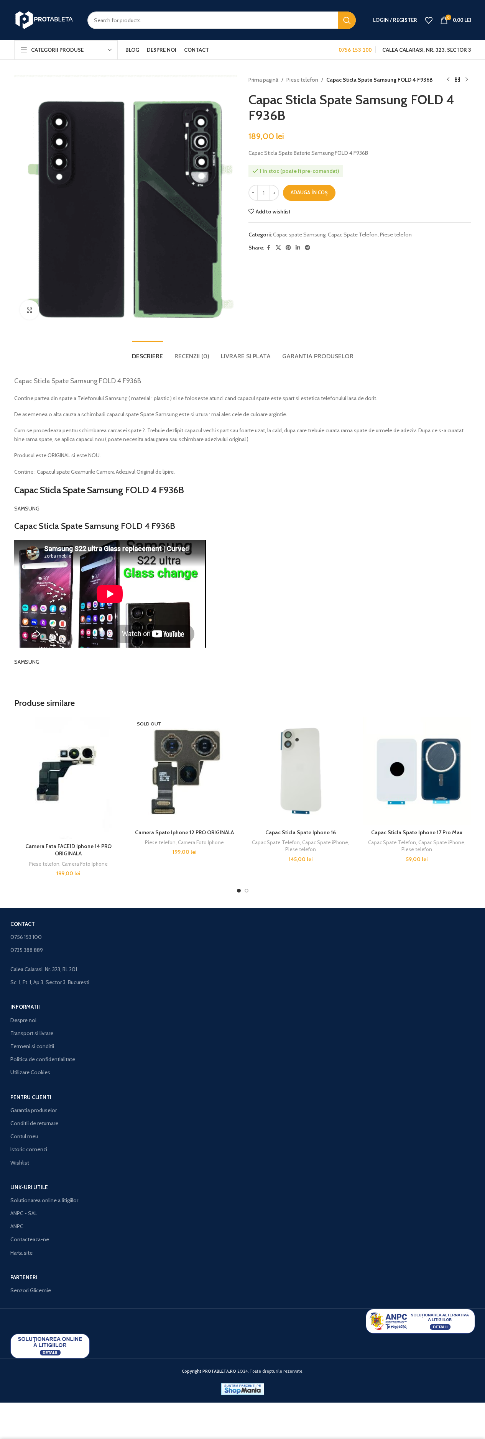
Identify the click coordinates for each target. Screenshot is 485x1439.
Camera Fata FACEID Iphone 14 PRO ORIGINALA (68, 850)
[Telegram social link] (307, 248)
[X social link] (278, 248)
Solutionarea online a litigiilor (44, 1200)
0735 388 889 (26, 950)
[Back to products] (457, 79)
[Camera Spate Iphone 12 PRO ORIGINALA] (184, 771)
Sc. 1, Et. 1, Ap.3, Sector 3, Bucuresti (49, 982)
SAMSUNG (26, 508)
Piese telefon (302, 79)
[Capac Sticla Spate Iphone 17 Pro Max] (417, 771)
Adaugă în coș (309, 192)
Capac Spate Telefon (353, 234)
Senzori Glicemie (30, 1290)
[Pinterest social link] (288, 248)
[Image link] (420, 1320)
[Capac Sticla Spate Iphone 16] (301, 771)
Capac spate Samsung (299, 234)
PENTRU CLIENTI (30, 1097)
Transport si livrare (31, 1033)
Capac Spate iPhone (325, 842)
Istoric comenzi (28, 1149)
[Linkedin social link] (298, 248)
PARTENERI (23, 1277)
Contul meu (24, 1136)
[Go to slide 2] (246, 891)
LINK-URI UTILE (29, 1187)
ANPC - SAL (23, 1213)
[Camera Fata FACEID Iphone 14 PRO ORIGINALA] (68, 778)
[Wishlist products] (428, 20)
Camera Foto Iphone (85, 864)
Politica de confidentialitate (42, 1059)
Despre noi (23, 1020)
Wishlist (19, 1162)
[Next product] (466, 79)
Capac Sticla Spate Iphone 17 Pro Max (416, 832)
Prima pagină (263, 79)
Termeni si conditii (32, 1046)
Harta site (21, 1252)
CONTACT (22, 924)
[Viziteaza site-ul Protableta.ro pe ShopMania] (242, 1388)
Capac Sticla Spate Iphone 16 (300, 832)
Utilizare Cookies (30, 1072)
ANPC (16, 1226)
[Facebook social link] (268, 248)
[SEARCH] (347, 20)
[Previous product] (448, 79)
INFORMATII (25, 1006)
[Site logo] (45, 19)
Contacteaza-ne (29, 1239)
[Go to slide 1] (239, 891)
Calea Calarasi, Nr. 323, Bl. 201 (43, 969)
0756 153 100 (26, 937)
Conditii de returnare (34, 1123)
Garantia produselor (33, 1110)
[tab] (147, 352)
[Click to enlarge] (29, 309)
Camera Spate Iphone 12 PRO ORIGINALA (184, 832)
